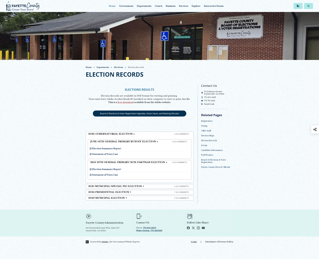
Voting (204, 126)
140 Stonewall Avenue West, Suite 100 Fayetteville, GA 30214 (108, 229)
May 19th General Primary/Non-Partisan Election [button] (138, 162)
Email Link (209, 104)
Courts (158, 6)
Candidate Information (212, 150)
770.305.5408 (210, 97)
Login (194, 242)
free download (126, 102)
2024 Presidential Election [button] (138, 192)
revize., (105, 242)
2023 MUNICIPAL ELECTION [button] (138, 198)
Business (170, 6)
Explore (196, 6)
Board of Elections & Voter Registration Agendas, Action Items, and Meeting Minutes (139, 113)
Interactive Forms (214, 6)
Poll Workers (207, 155)
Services (183, 6)
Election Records (209, 140)
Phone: (146, 228)
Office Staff (206, 131)
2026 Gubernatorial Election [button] (138, 134)
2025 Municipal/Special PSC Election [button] (138, 186)
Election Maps (207, 135)
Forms (204, 145)
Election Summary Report (105, 148)
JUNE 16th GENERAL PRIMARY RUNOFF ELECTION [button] (138, 141)
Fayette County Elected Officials (215, 167)
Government (126, 6)
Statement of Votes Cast (104, 154)
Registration (206, 121)
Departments (144, 6)
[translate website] (298, 6)
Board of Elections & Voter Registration (213, 161)
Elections (118, 67)
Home (112, 6)
